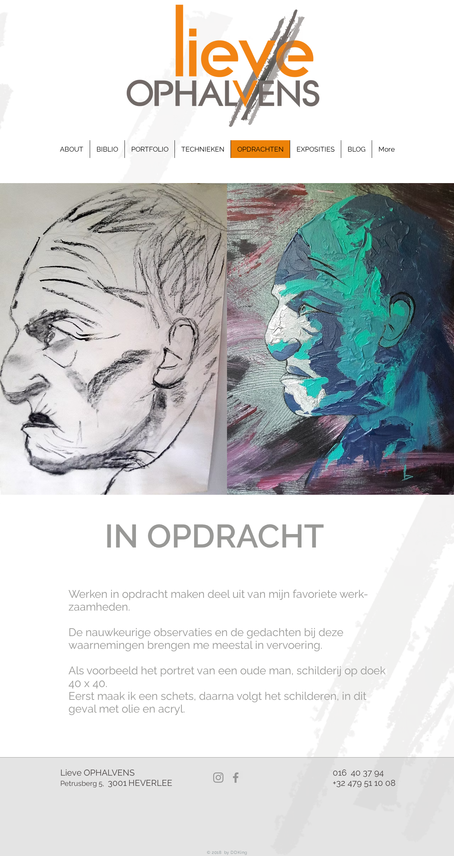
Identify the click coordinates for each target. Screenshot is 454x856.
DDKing (238, 852)
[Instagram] (218, 777)
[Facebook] (236, 777)
